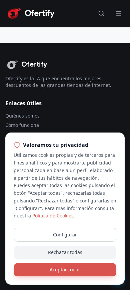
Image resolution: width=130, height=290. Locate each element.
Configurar (65, 234)
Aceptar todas (65, 269)
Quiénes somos (22, 116)
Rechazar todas (65, 252)
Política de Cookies (53, 215)
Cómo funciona (22, 125)
